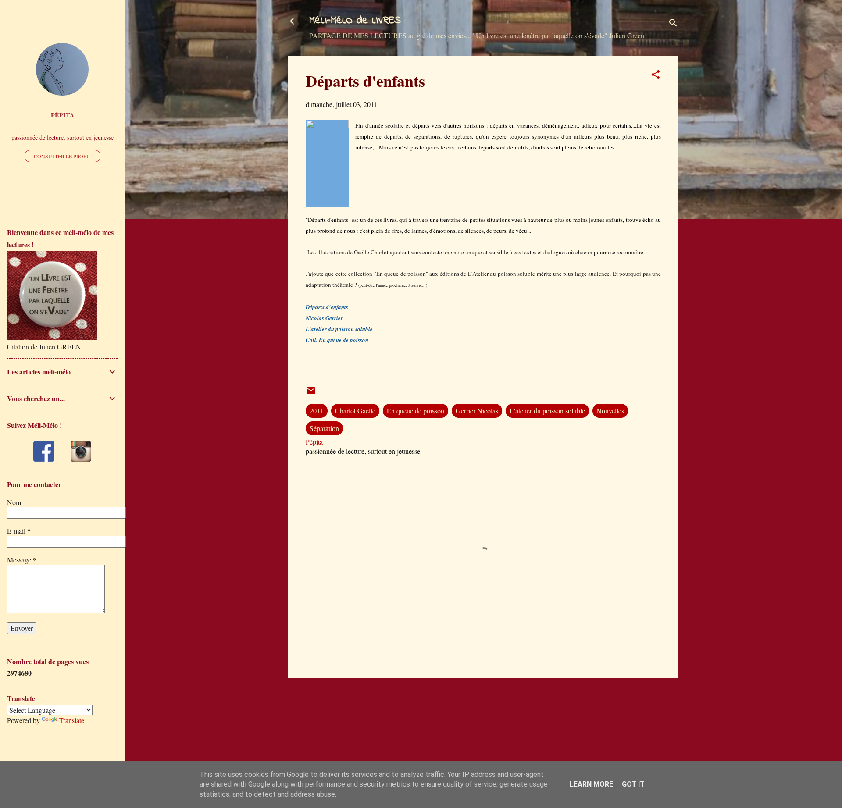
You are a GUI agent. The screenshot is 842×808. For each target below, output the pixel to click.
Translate (71, 720)
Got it (633, 784)
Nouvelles (610, 410)
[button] (655, 75)
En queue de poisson (415, 410)
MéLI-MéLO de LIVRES (355, 20)
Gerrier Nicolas (477, 410)
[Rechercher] (673, 24)
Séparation (324, 428)
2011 (317, 410)
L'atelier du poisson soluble (547, 410)
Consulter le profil (62, 156)
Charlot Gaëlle (355, 410)
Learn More (591, 784)
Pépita (62, 115)
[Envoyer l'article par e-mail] (311, 393)
